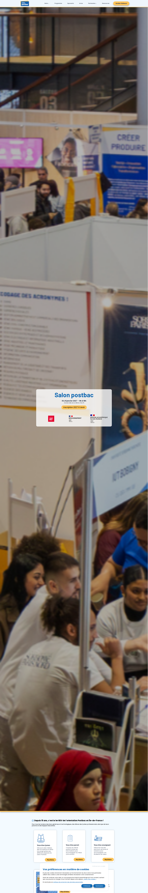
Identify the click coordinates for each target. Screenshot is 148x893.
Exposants (70, 3)
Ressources (105, 3)
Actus (81, 3)
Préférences (87, 886)
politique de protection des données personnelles (68, 882)
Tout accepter (99, 886)
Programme (58, 3)
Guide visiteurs (121, 3)
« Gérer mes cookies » (89, 879)
